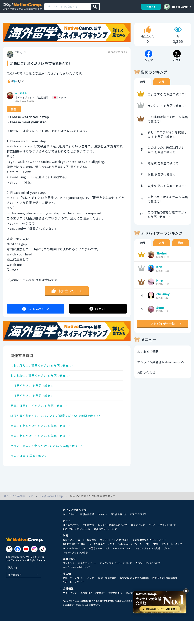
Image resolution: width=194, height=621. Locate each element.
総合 (180, 242)
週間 (143, 81)
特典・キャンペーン (73, 578)
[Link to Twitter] (9, 549)
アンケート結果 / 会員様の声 (101, 578)
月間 (161, 81)
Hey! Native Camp (122, 548)
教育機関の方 (15, 574)
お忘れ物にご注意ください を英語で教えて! (40, 375)
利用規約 (100, 593)
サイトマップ (70, 593)
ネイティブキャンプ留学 (75, 552)
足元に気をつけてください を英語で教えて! (40, 435)
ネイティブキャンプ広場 (147, 548)
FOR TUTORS (137, 514)
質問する (151, 6)
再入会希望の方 (119, 514)
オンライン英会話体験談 (164, 578)
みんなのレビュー (87, 563)
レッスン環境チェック (100, 544)
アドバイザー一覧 (163, 323)
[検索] (95, 7)
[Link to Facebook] (17, 549)
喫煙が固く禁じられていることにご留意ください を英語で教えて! (55, 415)
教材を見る (68, 540)
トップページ (70, 514)
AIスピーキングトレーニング (167, 544)
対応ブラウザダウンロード (76, 529)
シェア (38, 309)
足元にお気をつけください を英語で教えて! (40, 425)
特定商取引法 (115, 593)
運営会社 (84, 593)
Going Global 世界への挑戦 (134, 578)
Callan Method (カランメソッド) (149, 540)
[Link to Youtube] (26, 549)
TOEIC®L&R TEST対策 (74, 544)
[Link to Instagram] (34, 549)
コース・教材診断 (87, 540)
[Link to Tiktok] (42, 549)
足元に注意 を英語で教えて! (29, 456)
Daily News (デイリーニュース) (133, 544)
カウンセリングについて (147, 563)
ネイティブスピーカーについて (116, 563)
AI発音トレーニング (99, 548)
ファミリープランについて (162, 525)
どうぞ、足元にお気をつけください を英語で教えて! (46, 446)
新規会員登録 (87, 514)
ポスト (100, 309)
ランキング (68, 563)
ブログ (167, 548)
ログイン (102, 514)
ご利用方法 (88, 525)
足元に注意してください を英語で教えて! (38, 405)
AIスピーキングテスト (74, 548)
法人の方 (12, 567)
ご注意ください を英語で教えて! (32, 385)
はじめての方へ (71, 525)
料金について (138, 525)
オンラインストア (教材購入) (114, 540)
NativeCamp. (180, 6)
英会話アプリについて (105, 529)
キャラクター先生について (76, 567)
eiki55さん (21, 93)
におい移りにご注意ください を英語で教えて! (41, 365)
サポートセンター (72, 582)
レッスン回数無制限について (112, 525)
